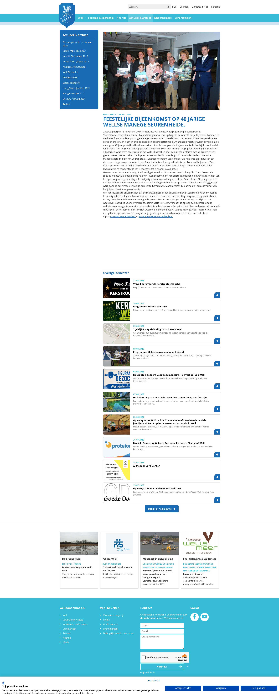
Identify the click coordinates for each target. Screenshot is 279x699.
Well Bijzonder (70, 72)
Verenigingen (183, 18)
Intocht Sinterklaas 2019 (75, 56)
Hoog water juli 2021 (74, 93)
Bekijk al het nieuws (160, 508)
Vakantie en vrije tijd (113, 615)
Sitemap (184, 6)
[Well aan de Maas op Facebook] (194, 618)
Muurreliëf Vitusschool (74, 66)
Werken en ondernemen (75, 624)
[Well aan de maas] (67, 16)
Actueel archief (70, 77)
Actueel (67, 633)
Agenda (121, 18)
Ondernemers (163, 18)
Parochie (215, 6)
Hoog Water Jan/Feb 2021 (76, 88)
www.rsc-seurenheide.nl (123, 216)
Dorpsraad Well (200, 6)
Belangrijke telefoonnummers (118, 633)
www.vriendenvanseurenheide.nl (156, 216)
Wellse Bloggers (71, 82)
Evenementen (110, 628)
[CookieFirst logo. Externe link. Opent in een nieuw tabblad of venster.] (3, 683)
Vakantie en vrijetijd (73, 619)
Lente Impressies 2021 (75, 50)
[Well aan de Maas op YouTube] (204, 618)
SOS (174, 6)
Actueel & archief (140, 18)
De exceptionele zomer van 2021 (77, 44)
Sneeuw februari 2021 (74, 98)
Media (66, 642)
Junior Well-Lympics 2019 (76, 61)
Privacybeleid (154, 680)
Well (80, 18)
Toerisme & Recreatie (100, 18)
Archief (66, 104)
